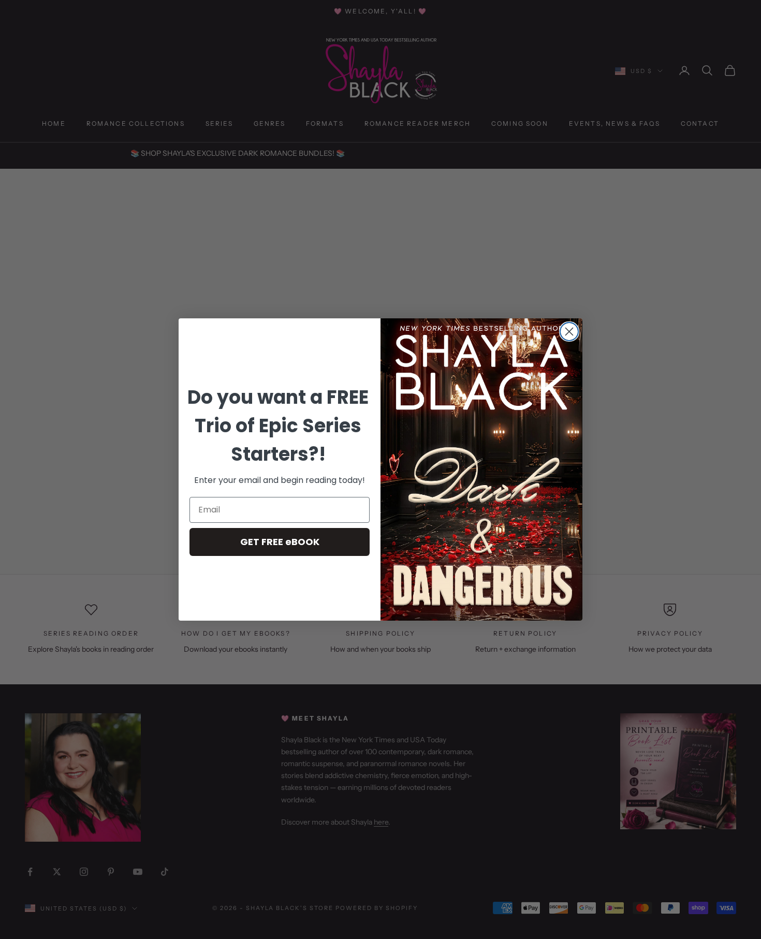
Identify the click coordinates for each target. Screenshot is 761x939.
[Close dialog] (569, 331)
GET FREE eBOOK (279, 541)
